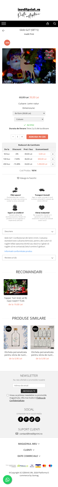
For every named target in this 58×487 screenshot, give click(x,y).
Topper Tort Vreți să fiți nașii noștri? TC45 (15, 299)
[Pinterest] (26, 419)
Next (53, 69)
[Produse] (4, 24)
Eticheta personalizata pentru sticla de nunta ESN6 (15, 353)
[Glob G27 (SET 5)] (29, 66)
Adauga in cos (37, 136)
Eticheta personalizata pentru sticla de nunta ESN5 (42, 353)
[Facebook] (20, 419)
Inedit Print (29, 34)
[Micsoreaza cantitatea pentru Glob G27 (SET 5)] (13, 136)
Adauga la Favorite (27, 178)
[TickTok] (32, 419)
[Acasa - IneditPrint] (29, 13)
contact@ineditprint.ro (30, 433)
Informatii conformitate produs (18, 251)
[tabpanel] (29, 66)
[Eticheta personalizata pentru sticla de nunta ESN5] (42, 337)
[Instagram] (37, 419)
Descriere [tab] (9, 231)
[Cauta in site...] (54, 24)
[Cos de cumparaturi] (47, 24)
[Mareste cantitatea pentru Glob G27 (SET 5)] (22, 136)
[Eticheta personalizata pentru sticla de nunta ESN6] (16, 337)
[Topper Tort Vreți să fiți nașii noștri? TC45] (16, 287)
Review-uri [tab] (11, 257)
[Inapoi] (2, 31)
